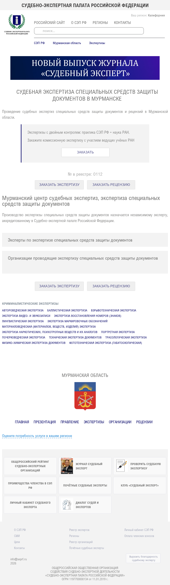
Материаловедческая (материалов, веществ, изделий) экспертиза (49, 326)
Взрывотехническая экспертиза (113, 310)
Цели (17, 542)
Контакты (122, 22)
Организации (120, 422)
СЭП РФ (39, 43)
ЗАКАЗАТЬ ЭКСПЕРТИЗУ (59, 184)
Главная (22, 422)
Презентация (45, 422)
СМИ (17, 536)
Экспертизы (97, 43)
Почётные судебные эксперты (86, 548)
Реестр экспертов (79, 530)
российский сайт (49, 22)
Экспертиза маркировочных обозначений (77, 321)
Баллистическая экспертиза (67, 310)
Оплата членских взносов (139, 536)
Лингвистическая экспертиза (23, 321)
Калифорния (156, 15)
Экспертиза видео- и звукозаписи (26, 315)
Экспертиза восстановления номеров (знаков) (87, 315)
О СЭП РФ (78, 22)
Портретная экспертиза (118, 332)
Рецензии (144, 422)
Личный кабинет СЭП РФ (138, 530)
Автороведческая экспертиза (23, 310)
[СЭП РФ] (17, 34)
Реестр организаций (81, 542)
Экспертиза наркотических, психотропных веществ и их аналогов (49, 332)
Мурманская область (67, 43)
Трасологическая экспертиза (126, 337)
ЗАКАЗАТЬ (85, 152)
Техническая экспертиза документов (75, 337)
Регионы (100, 22)
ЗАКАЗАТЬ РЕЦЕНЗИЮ (111, 184)
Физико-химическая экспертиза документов (34, 342)
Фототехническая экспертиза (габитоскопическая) (105, 342)
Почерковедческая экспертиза (23, 337)
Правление (70, 422)
